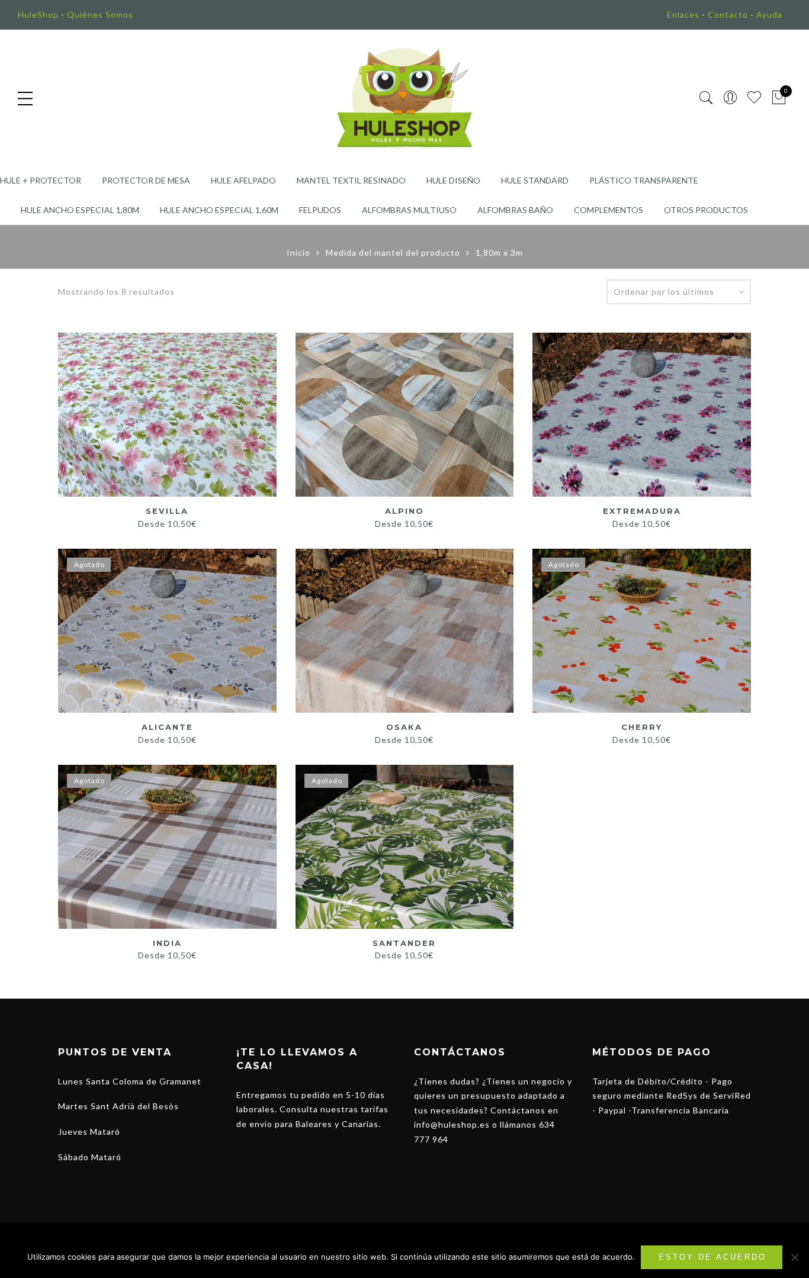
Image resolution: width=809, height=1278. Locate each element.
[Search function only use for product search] (706, 97)
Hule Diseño (453, 180)
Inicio (298, 252)
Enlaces (683, 14)
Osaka (404, 727)
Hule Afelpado (243, 180)
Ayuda (769, 14)
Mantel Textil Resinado (351, 180)
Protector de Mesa (146, 180)
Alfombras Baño (515, 210)
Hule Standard (535, 180)
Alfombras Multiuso (409, 210)
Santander (404, 943)
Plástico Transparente (643, 180)
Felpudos (320, 210)
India (167, 943)
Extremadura (642, 511)
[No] (794, 1257)
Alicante (167, 727)
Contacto (728, 14)
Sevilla (167, 511)
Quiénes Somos (100, 14)
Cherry (641, 727)
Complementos (608, 210)
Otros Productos (706, 210)
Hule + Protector (40, 180)
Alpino (404, 511)
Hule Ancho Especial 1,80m (80, 210)
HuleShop (38, 14)
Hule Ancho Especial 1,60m (219, 210)
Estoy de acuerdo (712, 1257)
